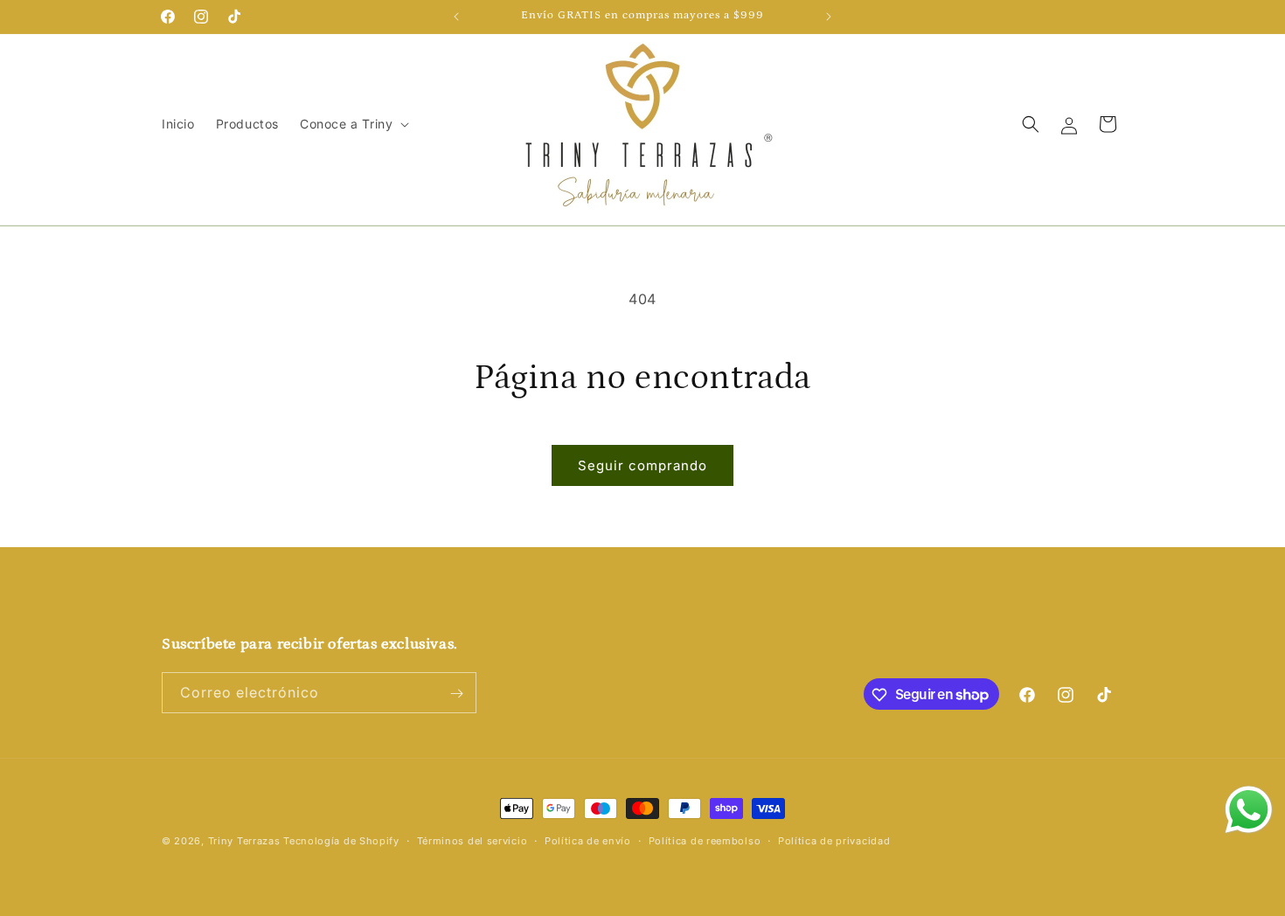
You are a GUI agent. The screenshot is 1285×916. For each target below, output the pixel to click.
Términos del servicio (472, 840)
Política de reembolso (705, 840)
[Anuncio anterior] (456, 16)
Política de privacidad (834, 840)
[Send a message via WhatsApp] (1248, 809)
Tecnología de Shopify (341, 841)
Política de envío (588, 840)
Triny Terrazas (244, 841)
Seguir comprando (642, 465)
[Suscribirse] (456, 693)
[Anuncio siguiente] (828, 16)
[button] (352, 124)
